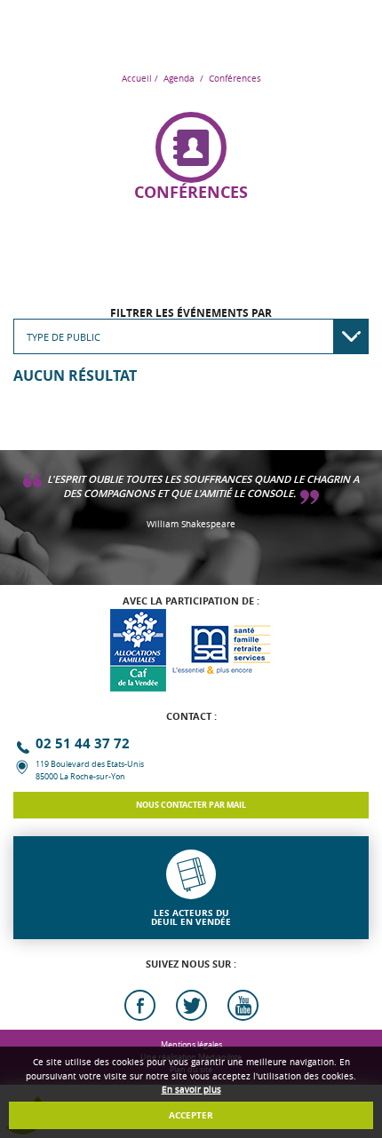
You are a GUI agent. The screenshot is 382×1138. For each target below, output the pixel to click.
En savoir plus (191, 1089)
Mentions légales (191, 1044)
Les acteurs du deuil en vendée (191, 917)
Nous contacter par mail (191, 804)
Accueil (137, 78)
